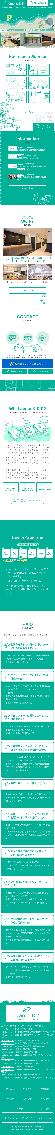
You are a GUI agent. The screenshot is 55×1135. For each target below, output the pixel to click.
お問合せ (19, 1108)
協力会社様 (27, 1118)
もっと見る (27, 111)
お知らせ (27, 1098)
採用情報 (45, 1098)
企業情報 (10, 1098)
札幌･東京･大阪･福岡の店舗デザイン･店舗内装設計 (27, 1127)
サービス (10, 1088)
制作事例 (27, 1088)
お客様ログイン (10, 1118)
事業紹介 (45, 1088)
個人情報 (45, 1108)
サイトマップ (45, 1118)
